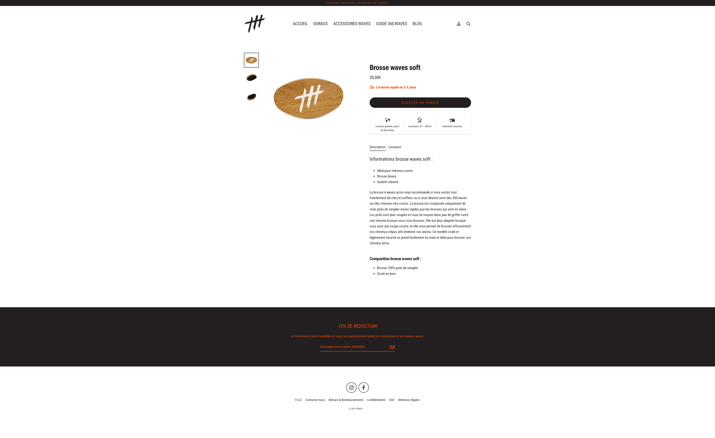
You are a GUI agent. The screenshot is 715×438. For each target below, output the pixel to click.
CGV (392, 400)
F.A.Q (298, 400)
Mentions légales (409, 400)
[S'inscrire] (392, 346)
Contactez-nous (315, 400)
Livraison (394, 147)
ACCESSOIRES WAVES (352, 23)
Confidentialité (376, 400)
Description (378, 147)
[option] (308, 98)
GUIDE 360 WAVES (391, 23)
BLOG (417, 23)
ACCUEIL (300, 23)
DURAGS (320, 23)
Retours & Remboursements (346, 400)
